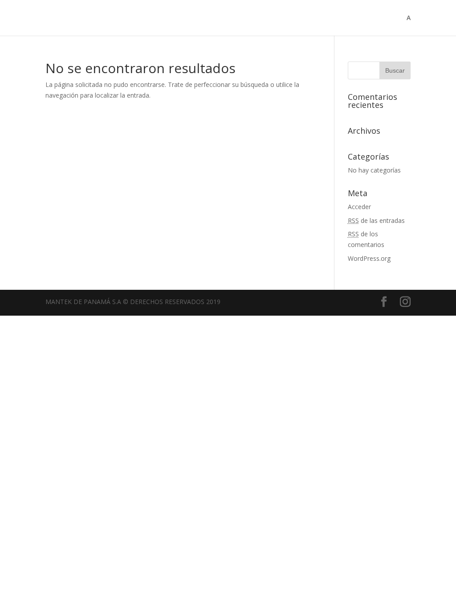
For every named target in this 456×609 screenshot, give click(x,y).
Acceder (359, 206)
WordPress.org (369, 258)
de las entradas (376, 220)
